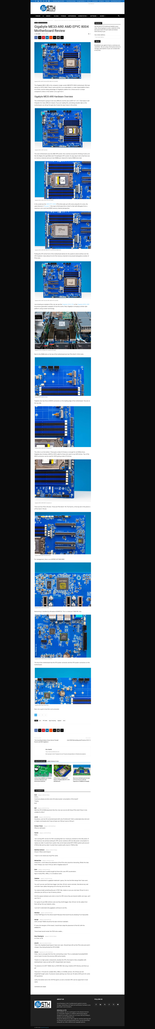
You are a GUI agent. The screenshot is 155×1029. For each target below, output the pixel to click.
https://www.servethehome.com (52, 751)
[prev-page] (35, 785)
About (88, 1)
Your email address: (99, 35)
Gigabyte (59, 720)
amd (40, 720)
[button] (119, 16)
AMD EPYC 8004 (51, 204)
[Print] (58, 37)
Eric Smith (38, 33)
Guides (102, 16)
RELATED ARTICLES (40, 761)
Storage (63, 16)
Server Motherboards (48, 20)
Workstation (82, 16)
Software (93, 16)
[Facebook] (35, 1)
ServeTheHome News (71, 1)
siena (64, 720)
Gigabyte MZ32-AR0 (83, 304)
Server (48, 16)
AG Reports (101, 1)
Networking (72, 16)
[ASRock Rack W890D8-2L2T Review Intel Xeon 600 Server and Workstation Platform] (43, 771)
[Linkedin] (38, 1)
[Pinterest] (43, 37)
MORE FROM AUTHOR (53, 761)
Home (35, 20)
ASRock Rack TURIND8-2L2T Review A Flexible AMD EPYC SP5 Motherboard (62, 779)
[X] (46, 1)
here (88, 1020)
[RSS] (41, 1)
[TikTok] (43, 1)
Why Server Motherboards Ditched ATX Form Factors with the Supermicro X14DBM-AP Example (81, 779)
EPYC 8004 (45, 720)
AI (43, 16)
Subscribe (107, 1)
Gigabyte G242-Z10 (68, 304)
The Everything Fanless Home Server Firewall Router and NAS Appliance (46, 741)
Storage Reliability (81, 1)
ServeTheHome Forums (116, 1)
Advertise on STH (62, 1010)
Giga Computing (52, 720)
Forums (38, 16)
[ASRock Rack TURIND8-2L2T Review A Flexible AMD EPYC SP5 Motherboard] (62, 771)
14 (90, 33)
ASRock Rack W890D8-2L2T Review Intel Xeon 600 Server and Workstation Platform (43, 779)
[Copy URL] (62, 37)
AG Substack (95, 1)
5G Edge (56, 16)
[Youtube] (49, 1)
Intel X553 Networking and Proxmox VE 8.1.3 (79, 740)
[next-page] (38, 785)
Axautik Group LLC (45, 1027)
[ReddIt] (50, 37)
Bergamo (46, 206)
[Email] (54, 37)
